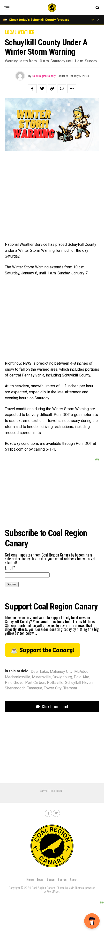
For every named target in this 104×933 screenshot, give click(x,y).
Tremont (70, 688)
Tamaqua (34, 688)
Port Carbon (35, 683)
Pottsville (55, 683)
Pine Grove (14, 683)
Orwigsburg (62, 677)
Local (40, 879)
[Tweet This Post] (42, 88)
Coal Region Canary (44, 76)
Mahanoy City (61, 672)
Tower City (53, 688)
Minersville (41, 677)
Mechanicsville (17, 677)
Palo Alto (81, 677)
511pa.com (14, 449)
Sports (62, 879)
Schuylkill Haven (79, 683)
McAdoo (81, 672)
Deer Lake (39, 672)
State (50, 879)
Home (30, 879)
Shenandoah (15, 688)
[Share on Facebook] (32, 88)
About (74, 879)
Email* (10, 567)
